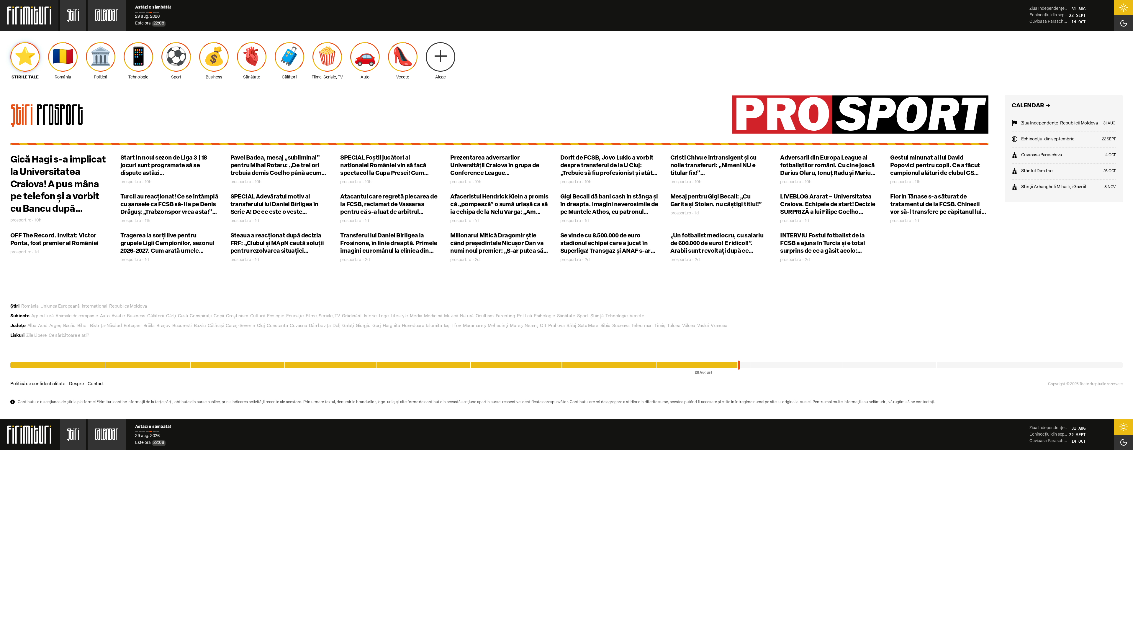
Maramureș (474, 326)
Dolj (336, 326)
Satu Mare (588, 326)
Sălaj (571, 326)
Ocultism (485, 316)
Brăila (149, 326)
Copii (219, 316)
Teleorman (642, 326)
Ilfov (456, 326)
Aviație (118, 316)
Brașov (163, 326)
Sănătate (566, 316)
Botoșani (133, 326)
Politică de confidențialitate (37, 384)
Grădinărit (352, 316)
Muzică (451, 316)
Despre (76, 384)
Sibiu (605, 326)
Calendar (107, 17)
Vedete (637, 316)
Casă (183, 316)
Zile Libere (36, 336)
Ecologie (275, 316)
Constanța (277, 326)
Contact (96, 384)
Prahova (556, 326)
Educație (295, 316)
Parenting (505, 316)
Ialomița (434, 326)
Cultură (257, 316)
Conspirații (201, 316)
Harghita (391, 326)
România (30, 306)
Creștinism (237, 316)
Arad (43, 326)
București (182, 326)
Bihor (82, 326)
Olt (543, 326)
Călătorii (155, 316)
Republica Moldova (128, 306)
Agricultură (42, 316)
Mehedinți (498, 326)
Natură (467, 316)
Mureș (516, 326)
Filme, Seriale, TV (323, 316)
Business (136, 316)
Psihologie (544, 316)
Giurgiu (363, 326)
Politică (524, 316)
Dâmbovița (319, 326)
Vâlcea (688, 326)
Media (416, 316)
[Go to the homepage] (29, 15)
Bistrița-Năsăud (106, 326)
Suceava (620, 326)
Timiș (659, 326)
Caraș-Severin (240, 326)
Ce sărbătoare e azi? (69, 336)
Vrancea (719, 326)
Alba (31, 326)
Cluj (261, 326)
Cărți (171, 316)
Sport (583, 316)
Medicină (433, 316)
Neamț (531, 326)
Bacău (69, 326)
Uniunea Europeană (60, 306)
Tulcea (673, 326)
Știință (597, 316)
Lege (384, 316)
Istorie (370, 316)
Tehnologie (616, 316)
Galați (348, 326)
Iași (447, 326)
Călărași (216, 326)
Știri (73, 17)
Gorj (376, 326)
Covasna (298, 326)
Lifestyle (399, 316)
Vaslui (703, 326)
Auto (105, 316)
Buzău (200, 326)
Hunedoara (413, 326)
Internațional (94, 306)
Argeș (55, 326)
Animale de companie (76, 316)
